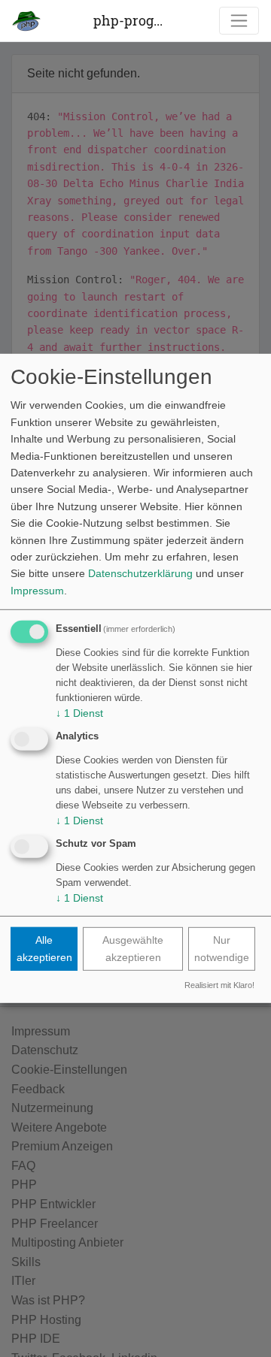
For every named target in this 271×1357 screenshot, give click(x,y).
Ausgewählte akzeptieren (132, 948)
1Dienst (79, 713)
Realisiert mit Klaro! (219, 985)
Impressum (37, 590)
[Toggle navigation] (239, 21)
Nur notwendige (221, 948)
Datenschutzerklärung (140, 573)
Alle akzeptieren (44, 948)
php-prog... (128, 20)
